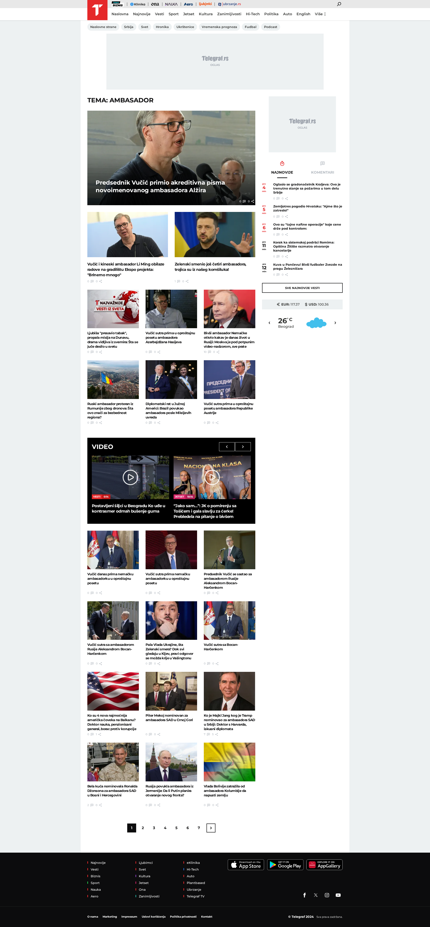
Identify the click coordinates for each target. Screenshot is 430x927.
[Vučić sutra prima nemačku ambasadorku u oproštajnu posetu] (171, 549)
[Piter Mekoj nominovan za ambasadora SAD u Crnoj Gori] (171, 691)
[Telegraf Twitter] (315, 895)
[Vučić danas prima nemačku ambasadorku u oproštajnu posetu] (113, 549)
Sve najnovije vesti (302, 288)
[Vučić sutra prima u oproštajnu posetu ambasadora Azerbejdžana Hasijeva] (171, 309)
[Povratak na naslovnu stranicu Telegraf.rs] (97, 10)
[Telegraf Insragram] (326, 895)
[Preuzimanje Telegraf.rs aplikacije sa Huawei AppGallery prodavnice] (324, 864)
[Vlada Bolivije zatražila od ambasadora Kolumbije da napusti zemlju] (229, 762)
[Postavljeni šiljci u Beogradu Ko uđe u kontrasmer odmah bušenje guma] (130, 477)
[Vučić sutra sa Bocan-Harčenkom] (229, 620)
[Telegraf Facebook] (304, 895)
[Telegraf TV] (338, 895)
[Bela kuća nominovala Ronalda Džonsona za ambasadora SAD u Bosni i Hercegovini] (113, 762)
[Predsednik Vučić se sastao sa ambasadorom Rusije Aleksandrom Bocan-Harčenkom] (229, 549)
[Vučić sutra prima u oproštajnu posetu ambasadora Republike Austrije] (229, 379)
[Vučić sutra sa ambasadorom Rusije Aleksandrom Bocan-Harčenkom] (113, 620)
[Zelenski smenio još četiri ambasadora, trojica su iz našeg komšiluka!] (215, 234)
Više (319, 14)
